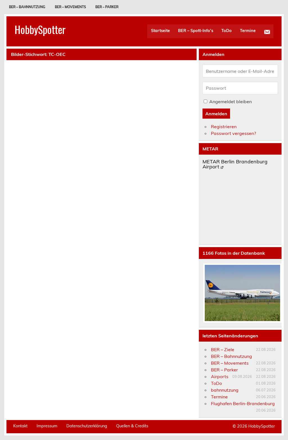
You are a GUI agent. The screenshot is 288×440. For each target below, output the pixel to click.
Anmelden (216, 113)
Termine (248, 30)
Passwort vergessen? (233, 133)
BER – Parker (106, 7)
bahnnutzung (224, 390)
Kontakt (20, 426)
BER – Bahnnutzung (27, 7)
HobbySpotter (40, 29)
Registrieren (224, 126)
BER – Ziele (222, 349)
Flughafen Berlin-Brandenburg (243, 403)
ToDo (226, 30)
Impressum (47, 426)
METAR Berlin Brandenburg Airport (234, 164)
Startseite (160, 30)
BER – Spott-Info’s (195, 30)
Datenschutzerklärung (86, 426)
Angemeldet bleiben (230, 101)
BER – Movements (70, 7)
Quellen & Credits (132, 426)
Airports (219, 376)
